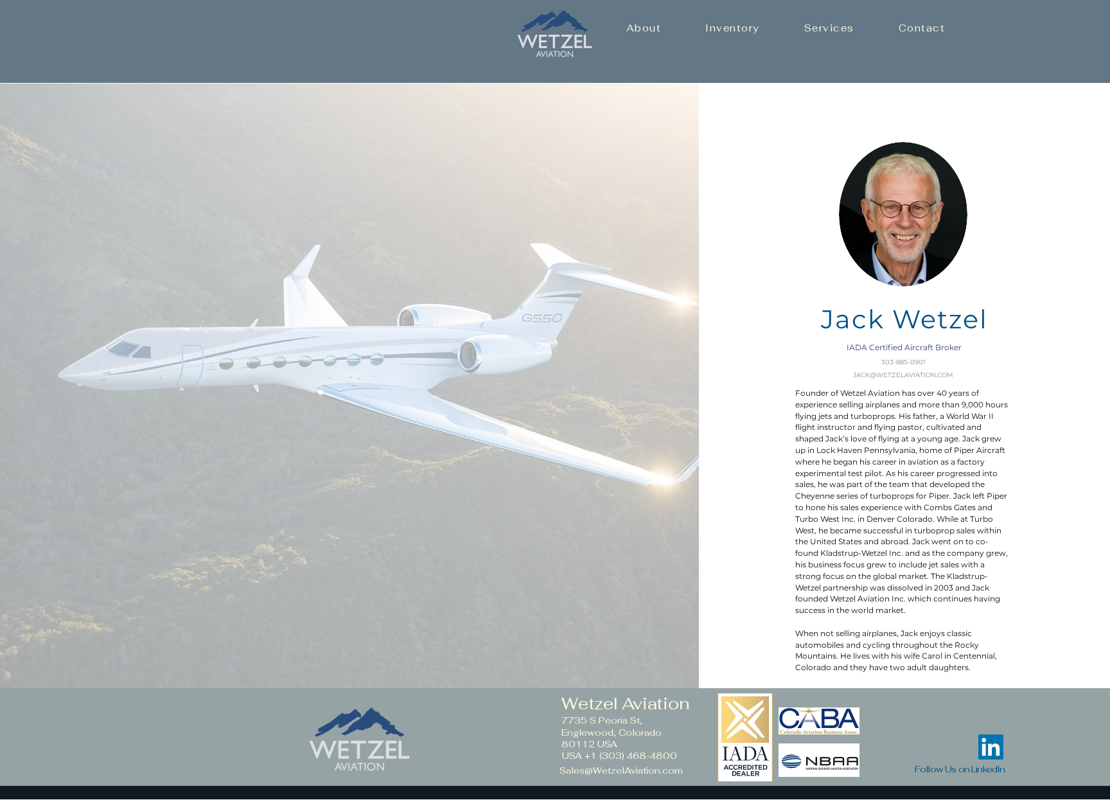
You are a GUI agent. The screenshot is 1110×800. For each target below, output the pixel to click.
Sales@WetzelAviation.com (621, 770)
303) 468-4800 (639, 755)
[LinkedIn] (990, 747)
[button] (644, 28)
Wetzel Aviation (625, 704)
